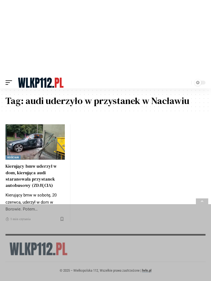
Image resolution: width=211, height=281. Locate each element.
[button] (10, 82)
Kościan (13, 157)
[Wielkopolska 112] (41, 82)
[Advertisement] (105, 38)
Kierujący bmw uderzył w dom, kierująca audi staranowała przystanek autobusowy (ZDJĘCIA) (31, 175)
